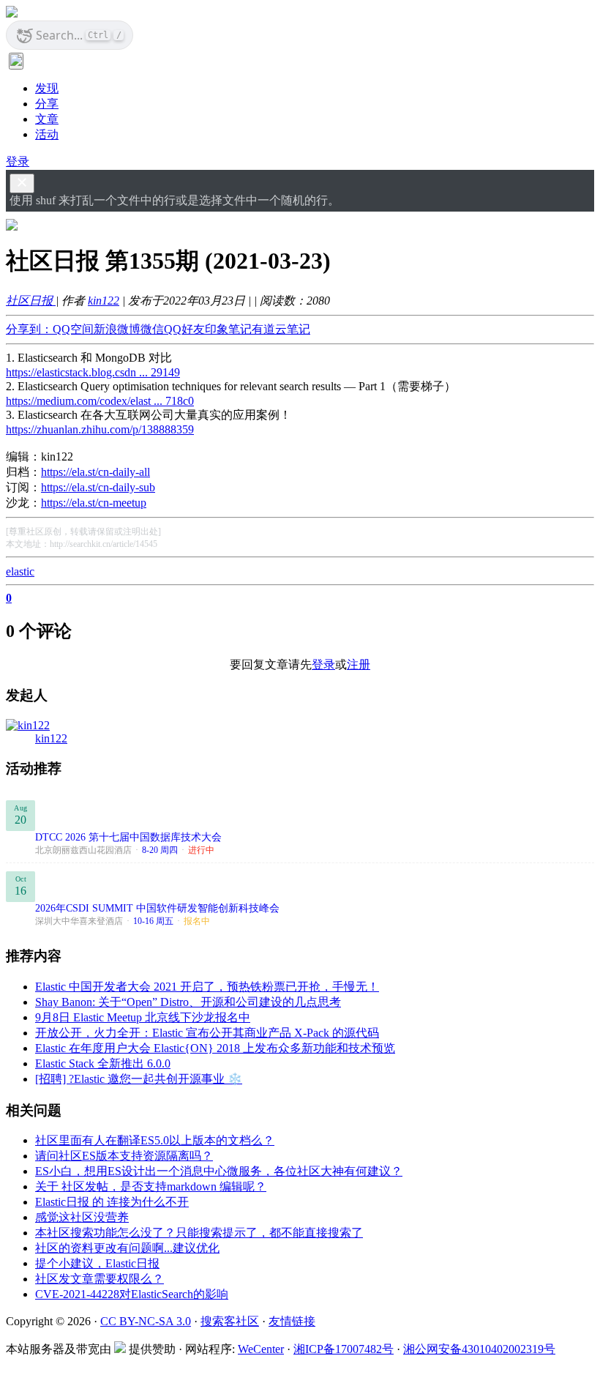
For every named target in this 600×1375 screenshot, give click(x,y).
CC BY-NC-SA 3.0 (145, 1321)
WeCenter (261, 1349)
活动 (47, 134)
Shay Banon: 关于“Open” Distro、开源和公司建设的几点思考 (188, 1002)
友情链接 (292, 1321)
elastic (20, 571)
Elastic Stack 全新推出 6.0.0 (102, 1063)
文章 (47, 119)
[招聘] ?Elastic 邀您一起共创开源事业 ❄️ (138, 1079)
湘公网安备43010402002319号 (479, 1349)
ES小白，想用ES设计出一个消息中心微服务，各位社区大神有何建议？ (218, 1171)
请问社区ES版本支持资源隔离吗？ (124, 1155)
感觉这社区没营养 (82, 1217)
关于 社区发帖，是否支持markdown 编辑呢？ (150, 1186)
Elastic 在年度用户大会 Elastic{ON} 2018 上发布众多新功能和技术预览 (215, 1048)
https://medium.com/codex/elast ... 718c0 (100, 401)
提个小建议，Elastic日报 (97, 1263)
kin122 (103, 300)
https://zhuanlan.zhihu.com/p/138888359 (100, 429)
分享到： (29, 329)
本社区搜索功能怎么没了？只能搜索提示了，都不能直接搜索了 (199, 1232)
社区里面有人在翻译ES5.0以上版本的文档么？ (154, 1140)
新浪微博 (117, 329)
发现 (47, 88)
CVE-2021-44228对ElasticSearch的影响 (131, 1294)
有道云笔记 (281, 329)
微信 (152, 329)
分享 (47, 103)
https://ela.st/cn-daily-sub (98, 487)
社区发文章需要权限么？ (99, 1278)
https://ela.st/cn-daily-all (95, 472)
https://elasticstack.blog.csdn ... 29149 (93, 372)
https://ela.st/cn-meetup (93, 502)
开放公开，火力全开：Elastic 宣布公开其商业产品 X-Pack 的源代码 (207, 1032)
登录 (17, 161)
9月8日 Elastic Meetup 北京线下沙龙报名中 (142, 1017)
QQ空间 (73, 329)
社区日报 (31, 300)
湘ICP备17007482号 (343, 1349)
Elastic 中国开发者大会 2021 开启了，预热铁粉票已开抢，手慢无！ (207, 986)
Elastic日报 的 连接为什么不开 (112, 1202)
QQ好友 (184, 329)
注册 (358, 664)
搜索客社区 (229, 1321)
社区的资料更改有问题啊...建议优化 (127, 1248)
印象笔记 (228, 329)
